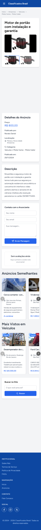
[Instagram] (10, 509)
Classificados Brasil (18, 3)
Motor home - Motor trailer (11, 14)
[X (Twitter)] (17, 509)
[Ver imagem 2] (27, 60)
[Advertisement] (20, 90)
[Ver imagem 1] (11, 60)
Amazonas (12, 12)
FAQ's (4, 474)
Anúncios (5, 488)
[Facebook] (4, 509)
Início (4, 12)
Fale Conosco (7, 498)
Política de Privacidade (11, 470)
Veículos (22, 12)
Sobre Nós (6, 463)
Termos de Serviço (9, 467)
